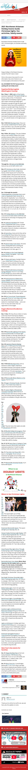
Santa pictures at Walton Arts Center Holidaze (12, 279)
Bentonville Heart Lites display (10, 561)
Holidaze (13, 133)
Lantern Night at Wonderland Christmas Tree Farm (11, 391)
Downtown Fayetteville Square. (2, 506)
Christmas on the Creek (12, 169)
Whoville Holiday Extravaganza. (14, 431)
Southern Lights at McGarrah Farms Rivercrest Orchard (11, 610)
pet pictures (7, 428)
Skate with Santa (11, 259)
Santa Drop (8, 233)
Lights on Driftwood (7, 623)
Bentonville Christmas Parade (14, 462)
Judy (8, 697)
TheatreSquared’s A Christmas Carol (11, 194)
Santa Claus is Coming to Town (17, 443)
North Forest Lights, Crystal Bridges (11, 598)
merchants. (18, 371)
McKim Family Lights (6, 588)
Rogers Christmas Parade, (12, 383)
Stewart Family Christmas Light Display (12, 533)
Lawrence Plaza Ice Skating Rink (11, 345)
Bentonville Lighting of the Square (15, 332)
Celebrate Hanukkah (11, 222)
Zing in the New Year (12, 653)
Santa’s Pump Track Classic (12, 244)
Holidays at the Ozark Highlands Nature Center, (12, 253)
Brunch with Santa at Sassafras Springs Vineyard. (12, 271)
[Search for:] (14, 15)
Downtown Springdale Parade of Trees (10, 634)
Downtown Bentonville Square (9, 528)
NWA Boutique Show (13, 123)
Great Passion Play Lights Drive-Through (12, 549)
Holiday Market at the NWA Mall (15, 214)
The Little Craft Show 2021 (13, 452)
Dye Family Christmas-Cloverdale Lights (12, 577)
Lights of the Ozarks (18, 94)
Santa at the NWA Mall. (17, 164)
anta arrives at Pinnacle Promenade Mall (3, 416)
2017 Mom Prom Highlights (10, 747)
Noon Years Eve (10, 663)
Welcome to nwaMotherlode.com (13, 728)
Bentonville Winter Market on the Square (13, 379)
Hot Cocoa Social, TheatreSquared (15, 296)
